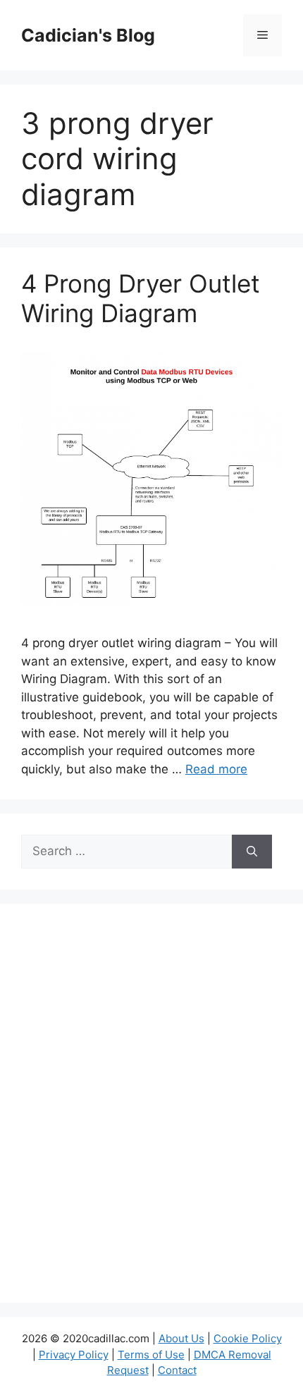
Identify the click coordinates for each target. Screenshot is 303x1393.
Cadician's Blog (88, 35)
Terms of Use (151, 1354)
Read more (216, 769)
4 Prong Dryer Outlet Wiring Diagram (140, 298)
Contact (177, 1370)
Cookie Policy (248, 1338)
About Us (181, 1338)
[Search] (252, 852)
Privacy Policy (74, 1354)
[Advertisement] (151, 1112)
